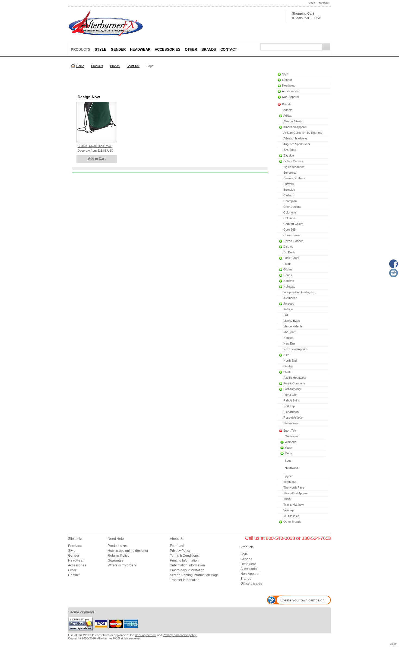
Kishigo (288, 309)
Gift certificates (251, 583)
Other (191, 49)
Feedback (177, 546)
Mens (288, 453)
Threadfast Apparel (295, 493)
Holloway (289, 286)
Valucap (288, 510)
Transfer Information (184, 580)
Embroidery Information (187, 570)
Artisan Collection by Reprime (302, 132)
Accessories (167, 49)
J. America (290, 297)
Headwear (140, 49)
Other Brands (292, 521)
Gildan (287, 269)
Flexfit (287, 263)
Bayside (288, 155)
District (288, 246)
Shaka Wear (291, 423)
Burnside (289, 189)
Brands (208, 49)
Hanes (287, 275)
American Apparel (294, 127)
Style (100, 49)
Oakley (288, 366)
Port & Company (294, 383)
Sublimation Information (187, 565)
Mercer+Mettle (292, 326)
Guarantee (115, 560)
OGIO (287, 372)
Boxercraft (290, 172)
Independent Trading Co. (299, 292)
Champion (290, 201)
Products (80, 49)
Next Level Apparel (295, 349)
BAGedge (289, 149)
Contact (228, 49)
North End (290, 360)
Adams (288, 109)
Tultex (287, 499)
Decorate (84, 150)
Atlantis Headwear (295, 138)
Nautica (288, 337)
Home (80, 66)
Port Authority (292, 389)
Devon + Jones (293, 241)
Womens (290, 442)
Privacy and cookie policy (180, 635)
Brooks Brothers (294, 178)
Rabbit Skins (291, 400)
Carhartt (288, 195)
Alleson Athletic (293, 121)
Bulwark (288, 184)
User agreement (145, 635)
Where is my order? (122, 565)
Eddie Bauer (291, 258)
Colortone (289, 212)
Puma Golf (290, 394)
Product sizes (118, 546)
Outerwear (292, 436)
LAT (286, 315)
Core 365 (289, 229)
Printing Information (184, 560)
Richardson (291, 411)
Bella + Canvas (293, 161)
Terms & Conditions (184, 555)
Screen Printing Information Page (194, 575)
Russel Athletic (293, 417)
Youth (288, 447)
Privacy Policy (180, 551)
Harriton (288, 280)
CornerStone (291, 235)
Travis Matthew (293, 504)
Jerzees (288, 303)
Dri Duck (289, 252)
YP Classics (291, 516)
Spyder (288, 476)
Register (324, 2)
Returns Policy (118, 555)
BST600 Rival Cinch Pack (95, 146)
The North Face (293, 487)
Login (312, 2)
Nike (286, 354)
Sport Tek (133, 66)
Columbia (289, 218)
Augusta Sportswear (296, 144)
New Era (289, 343)
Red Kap (289, 406)
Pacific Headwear (294, 377)
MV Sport (289, 332)
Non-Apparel (290, 96)
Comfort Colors (293, 223)
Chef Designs (292, 206)
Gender (118, 49)
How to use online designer (128, 551)
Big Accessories (294, 166)
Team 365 (289, 481)
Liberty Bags (291, 320)
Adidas (287, 115)
